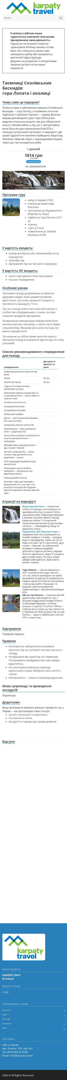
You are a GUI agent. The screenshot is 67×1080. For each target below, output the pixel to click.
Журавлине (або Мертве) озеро (40, 531)
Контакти (6, 1023)
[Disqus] (33, 784)
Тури (4, 1015)
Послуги (6, 1010)
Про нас (6, 1019)
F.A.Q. (5, 992)
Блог (4, 1028)
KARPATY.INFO (11, 975)
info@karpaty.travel (21, 1055)
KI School (8, 978)
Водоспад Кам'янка (33, 506)
